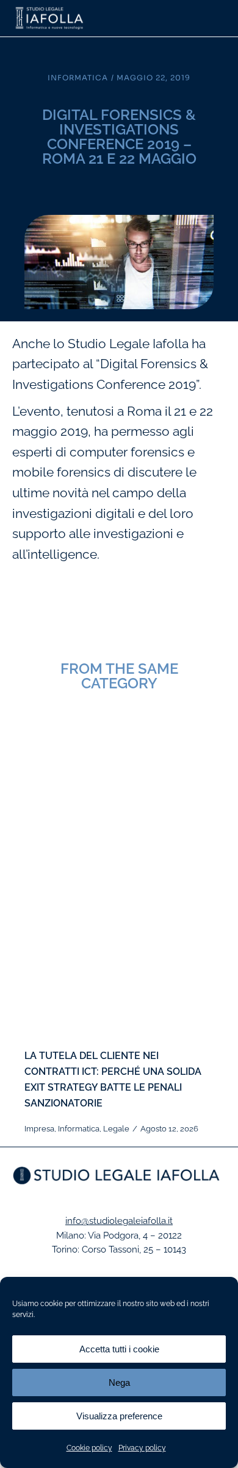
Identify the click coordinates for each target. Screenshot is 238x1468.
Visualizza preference (119, 1416)
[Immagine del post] (119, 884)
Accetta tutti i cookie (119, 1349)
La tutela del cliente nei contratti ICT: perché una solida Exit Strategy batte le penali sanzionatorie (112, 1079)
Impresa (39, 1128)
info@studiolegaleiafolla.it (119, 1220)
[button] (218, 18)
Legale (116, 1128)
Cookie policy (89, 1448)
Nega (119, 1382)
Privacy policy (142, 1448)
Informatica (78, 77)
